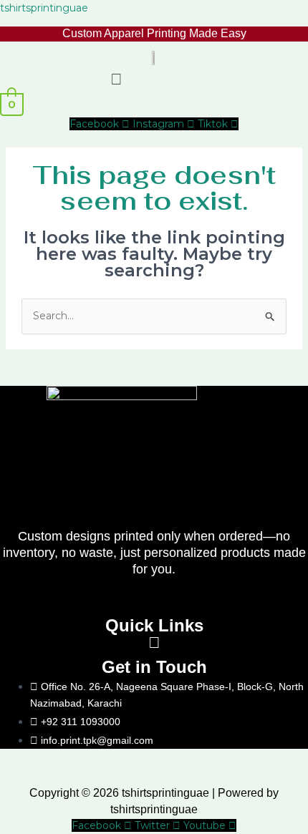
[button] (116, 79)
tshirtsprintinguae (44, 7)
